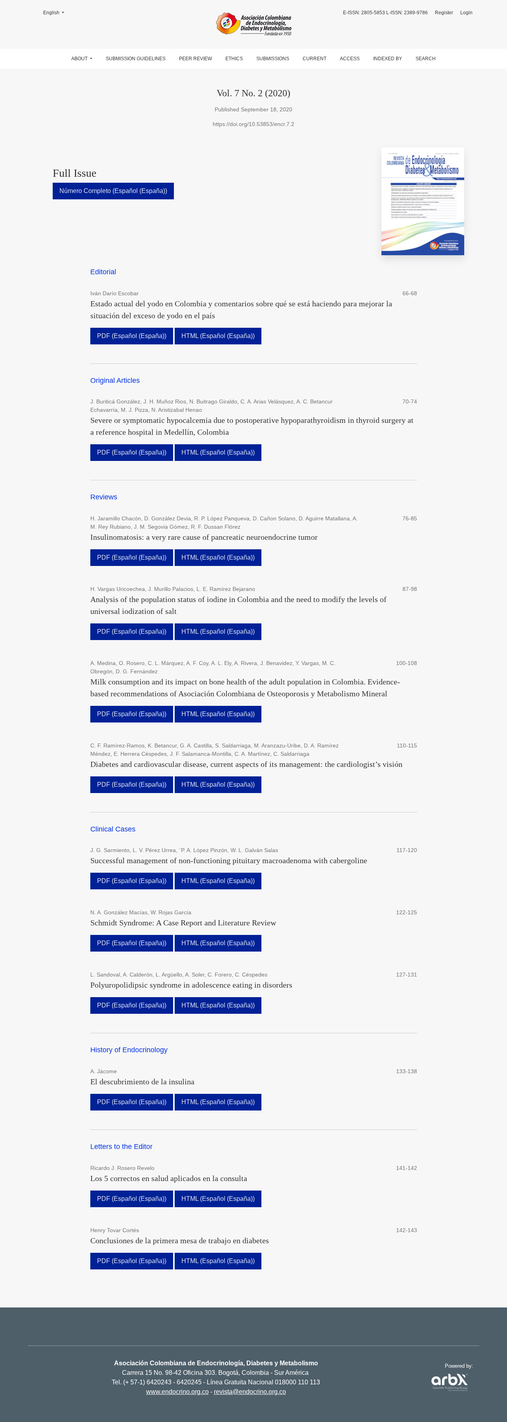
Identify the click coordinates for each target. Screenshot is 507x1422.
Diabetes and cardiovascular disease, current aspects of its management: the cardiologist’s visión (246, 764)
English (56, 12)
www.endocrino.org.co (177, 1391)
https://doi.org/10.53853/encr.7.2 (253, 124)
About (80, 58)
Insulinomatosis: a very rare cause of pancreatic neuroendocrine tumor (204, 537)
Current (314, 58)
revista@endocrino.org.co (250, 1391)
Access (350, 58)
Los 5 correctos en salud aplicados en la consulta (168, 1178)
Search (426, 58)
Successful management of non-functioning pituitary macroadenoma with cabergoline (228, 860)
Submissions (272, 58)
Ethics (234, 58)
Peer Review (195, 58)
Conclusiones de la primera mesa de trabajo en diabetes (179, 1240)
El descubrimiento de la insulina (142, 1081)
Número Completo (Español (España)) (113, 190)
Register (444, 12)
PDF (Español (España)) (131, 336)
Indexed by (387, 58)
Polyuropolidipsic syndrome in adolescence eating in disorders (191, 984)
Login (466, 12)
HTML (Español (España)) (218, 336)
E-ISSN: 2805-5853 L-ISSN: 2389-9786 (385, 12)
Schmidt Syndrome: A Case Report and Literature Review (183, 922)
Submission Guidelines (136, 58)
